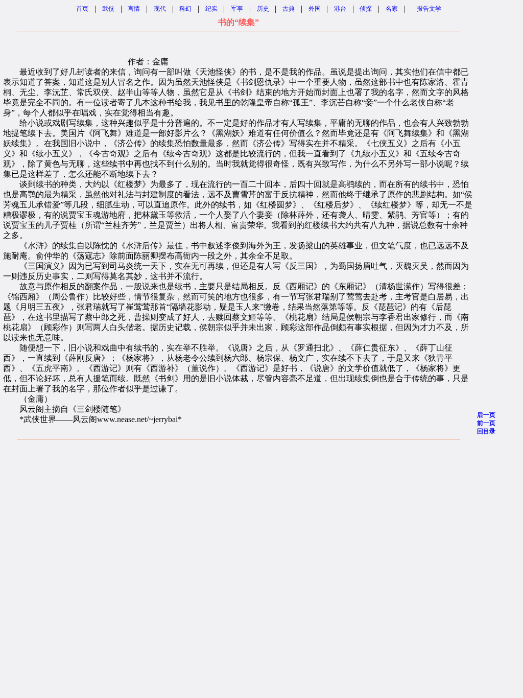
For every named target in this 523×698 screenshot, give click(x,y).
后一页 (486, 414)
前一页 (486, 423)
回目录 (486, 431)
